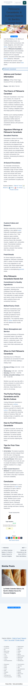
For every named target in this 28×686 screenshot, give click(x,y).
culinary (15, 404)
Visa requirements (21, 669)
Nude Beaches (20, 660)
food (22, 62)
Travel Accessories (8, 676)
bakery (14, 6)
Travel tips (20, 665)
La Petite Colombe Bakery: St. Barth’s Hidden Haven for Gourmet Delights (7, 552)
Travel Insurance (21, 664)
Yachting (19, 676)
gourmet (21, 269)
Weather (19, 670)
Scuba (5, 669)
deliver (11, 320)
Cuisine (5, 655)
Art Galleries (6, 646)
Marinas (19, 654)
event (19, 230)
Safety (5, 665)
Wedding (19, 672)
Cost (5, 654)
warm (5, 58)
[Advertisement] (14, 205)
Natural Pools (20, 657)
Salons (5, 667)
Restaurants (6, 664)
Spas (5, 670)
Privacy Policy (8, 683)
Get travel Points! (14, 540)
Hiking (19, 649)
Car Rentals (6, 652)
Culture (5, 659)
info (9, 528)
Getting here (20, 648)
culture (6, 410)
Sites (5, 673)
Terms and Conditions (18, 683)
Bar (5, 649)
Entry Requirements (8, 660)
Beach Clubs (6, 651)
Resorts (24, 638)
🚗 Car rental (18, 187)
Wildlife (19, 675)
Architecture (6, 648)
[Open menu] (24, 2)
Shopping (6, 672)
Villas (19, 667)
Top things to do (7, 675)
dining (5, 47)
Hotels (19, 652)
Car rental (11, 640)
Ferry (6, 640)
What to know (20, 673)
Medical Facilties (21, 655)
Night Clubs (20, 659)
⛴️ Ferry (11, 187)
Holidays (19, 651)
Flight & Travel (18, 185)
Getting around (20, 646)
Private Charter (19, 640)
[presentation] (14, 577)
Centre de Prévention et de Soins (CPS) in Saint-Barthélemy (21, 552)
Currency (6, 657)
